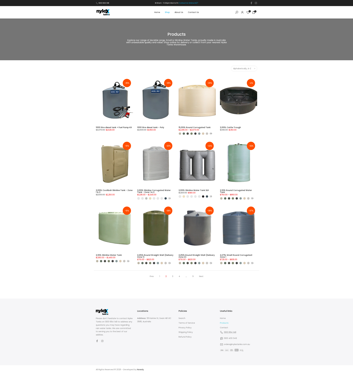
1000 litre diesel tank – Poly (150, 127)
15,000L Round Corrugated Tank (195, 127)
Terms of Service (187, 323)
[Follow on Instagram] (256, 3)
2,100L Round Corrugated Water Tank (236, 191)
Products (224, 323)
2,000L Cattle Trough (230, 127)
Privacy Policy (185, 327)
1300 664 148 (103, 3)
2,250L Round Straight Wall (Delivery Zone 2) (197, 256)
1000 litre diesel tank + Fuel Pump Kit (114, 127)
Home (157, 12)
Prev (152, 276)
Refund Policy (185, 336)
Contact (224, 327)
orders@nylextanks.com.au (237, 344)
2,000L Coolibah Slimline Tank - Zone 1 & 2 (114, 191)
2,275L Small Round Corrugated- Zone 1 (236, 256)
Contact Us (193, 12)
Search (182, 318)
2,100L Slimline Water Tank (109, 255)
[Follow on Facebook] (251, 3)
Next (201, 276)
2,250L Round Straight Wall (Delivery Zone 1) (155, 256)
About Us (179, 12)
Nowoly (140, 369)
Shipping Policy (186, 332)
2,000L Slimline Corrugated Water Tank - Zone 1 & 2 (154, 191)
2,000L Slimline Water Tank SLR (194, 190)
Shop (167, 12)
